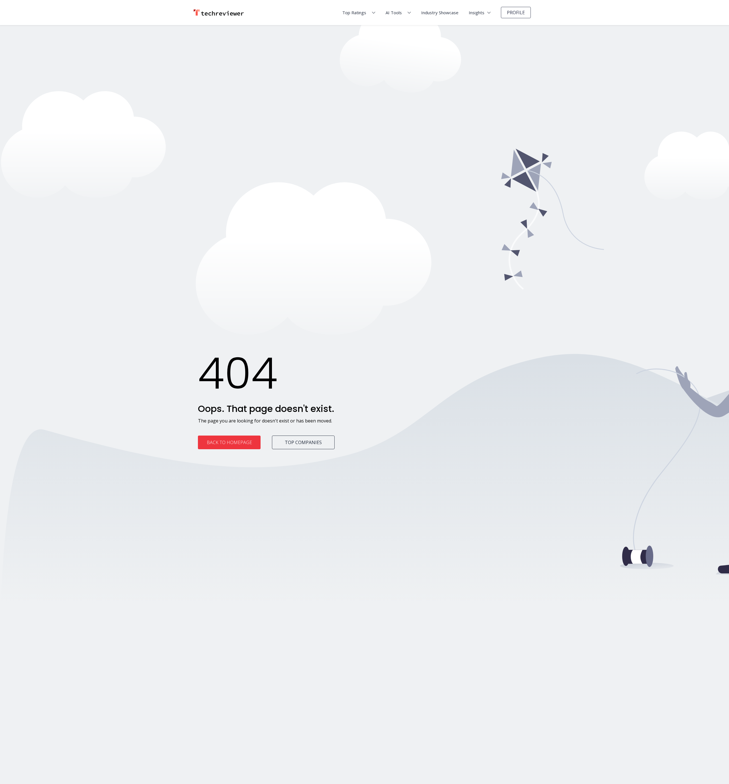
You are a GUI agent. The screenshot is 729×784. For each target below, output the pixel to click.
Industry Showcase (439, 12)
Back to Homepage (229, 442)
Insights (476, 12)
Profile (516, 12)
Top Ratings (354, 12)
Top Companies (303, 442)
